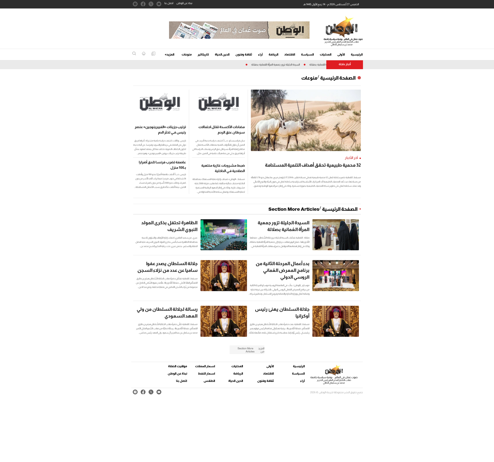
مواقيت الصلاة (177, 366)
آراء (260, 54)
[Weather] (143, 54)
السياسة (307, 54)
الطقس (209, 380)
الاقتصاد (289, 54)
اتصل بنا (168, 3)
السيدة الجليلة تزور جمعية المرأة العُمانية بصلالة (290, 64)
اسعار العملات (205, 366)
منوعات (187, 54)
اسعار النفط (206, 373)
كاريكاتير (203, 54)
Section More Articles (293, 209)
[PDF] (153, 54)
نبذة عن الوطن (184, 3)
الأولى (341, 54)
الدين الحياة (222, 54)
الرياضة (273, 54)
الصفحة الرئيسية (338, 78)
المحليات (326, 54)
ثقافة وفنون (243, 54)
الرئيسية (357, 54)
